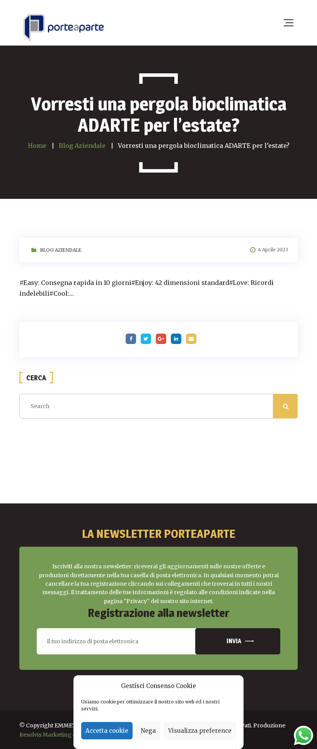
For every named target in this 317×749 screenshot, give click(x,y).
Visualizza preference (200, 730)
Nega (148, 730)
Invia (234, 641)
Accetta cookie (106, 730)
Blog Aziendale (61, 250)
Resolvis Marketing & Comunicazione (70, 734)
